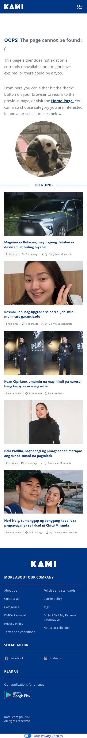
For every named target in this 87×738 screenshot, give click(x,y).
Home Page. (62, 100)
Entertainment (14, 393)
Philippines (12, 254)
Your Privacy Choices (48, 736)
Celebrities (12, 463)
